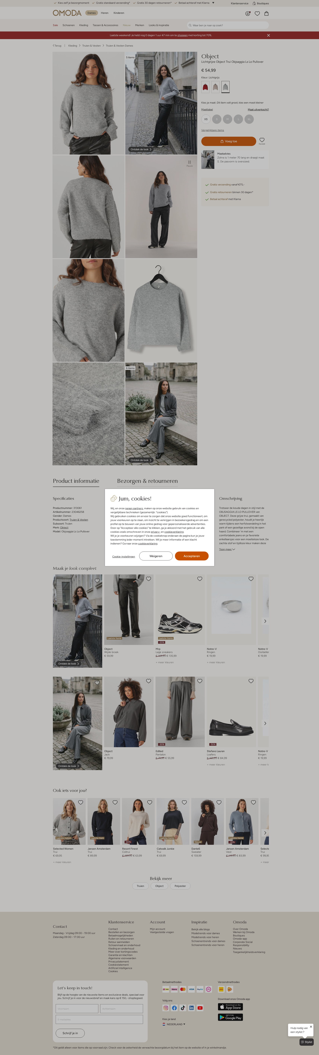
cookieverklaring (174, 531)
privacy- (155, 531)
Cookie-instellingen (123, 556)
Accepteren (192, 556)
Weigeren (156, 556)
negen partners (134, 508)
